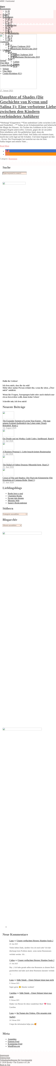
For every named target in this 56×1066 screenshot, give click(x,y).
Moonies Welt (13, 500)
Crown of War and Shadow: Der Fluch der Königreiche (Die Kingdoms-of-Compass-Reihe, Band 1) (28, 479)
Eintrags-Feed (13, 1041)
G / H (7, 18)
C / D (10, 22)
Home (5, 15)
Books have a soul (15, 493)
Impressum (4, 1055)
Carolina (12, 993)
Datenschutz (5, 1058)
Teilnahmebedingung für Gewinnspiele (16, 1060)
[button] (7, 151)
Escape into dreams (16, 498)
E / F (10, 24)
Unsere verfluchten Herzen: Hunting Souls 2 (35, 941)
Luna (11, 941)
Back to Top (5, 1065)
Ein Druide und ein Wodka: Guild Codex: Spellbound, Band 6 (28, 439)
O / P (7, 30)
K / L (7, 23)
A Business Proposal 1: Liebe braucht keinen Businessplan (27, 452)
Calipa (12, 960)
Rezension (13, 159)
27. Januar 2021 (6, 90)
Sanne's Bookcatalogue (17, 503)
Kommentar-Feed (15, 1044)
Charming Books (15, 496)
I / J (6, 20)
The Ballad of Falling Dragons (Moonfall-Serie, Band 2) (26, 465)
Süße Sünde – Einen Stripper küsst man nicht (35, 980)
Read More (4, 146)
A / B (7, 11)
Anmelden (12, 1039)
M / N (7, 28)
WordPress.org (14, 1046)
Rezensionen (5, 9)
